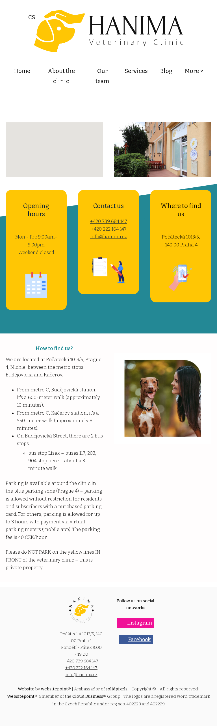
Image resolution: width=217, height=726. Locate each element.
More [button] (192, 71)
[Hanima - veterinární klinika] (109, 31)
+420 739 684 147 (108, 221)
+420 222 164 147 (109, 229)
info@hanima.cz (108, 237)
